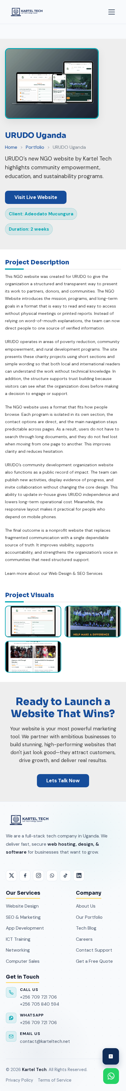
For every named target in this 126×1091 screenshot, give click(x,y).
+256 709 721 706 (38, 997)
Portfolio (35, 147)
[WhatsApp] (51, 875)
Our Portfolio (89, 917)
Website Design (22, 906)
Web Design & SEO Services (76, 573)
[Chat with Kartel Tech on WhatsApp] (111, 1076)
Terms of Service (54, 1080)
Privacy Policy (19, 1080)
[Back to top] (111, 1056)
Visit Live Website (35, 197)
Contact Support (94, 950)
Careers (84, 939)
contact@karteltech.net (45, 1041)
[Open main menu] (112, 12)
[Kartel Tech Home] (26, 11)
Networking (18, 950)
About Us (86, 906)
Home (11, 147)
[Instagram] (38, 875)
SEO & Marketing (23, 917)
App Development (25, 928)
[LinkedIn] (78, 875)
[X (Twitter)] (11, 875)
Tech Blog (86, 928)
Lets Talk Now (63, 780)
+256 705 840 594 (39, 1004)
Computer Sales (23, 961)
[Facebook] (24, 875)
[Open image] (33, 621)
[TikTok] (65, 875)
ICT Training (18, 939)
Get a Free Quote (94, 961)
